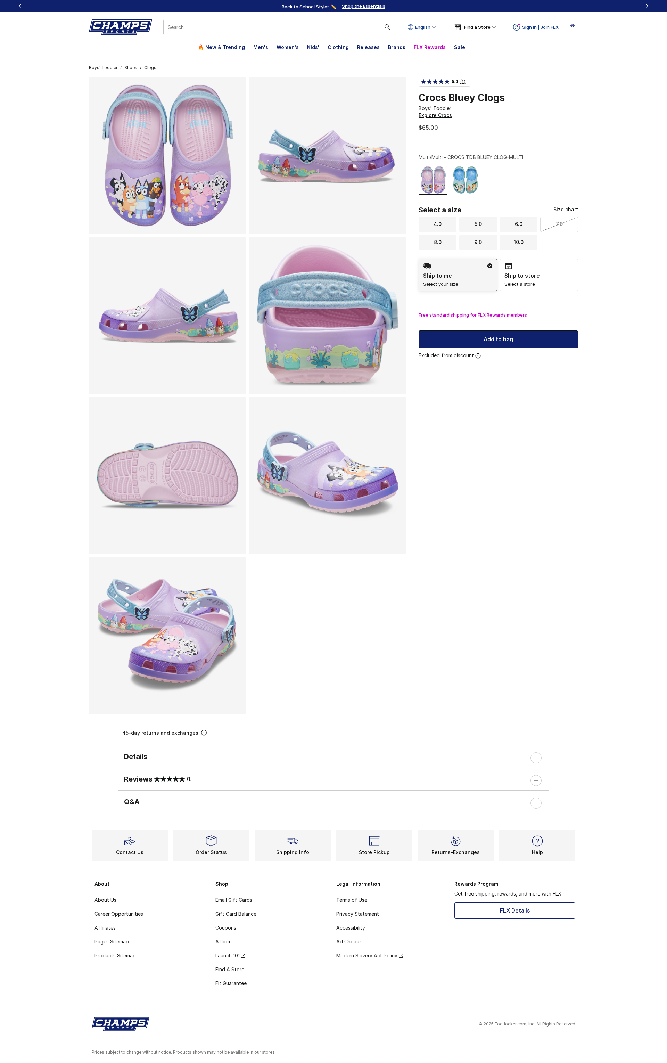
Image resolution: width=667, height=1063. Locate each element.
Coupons (225, 928)
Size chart (565, 209)
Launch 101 (227, 955)
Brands (396, 47)
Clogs (150, 67)
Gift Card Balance (235, 914)
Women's (288, 47)
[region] (333, 6)
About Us (105, 900)
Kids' (313, 47)
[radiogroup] (498, 275)
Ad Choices (349, 942)
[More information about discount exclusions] (478, 356)
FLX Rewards (430, 47)
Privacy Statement (357, 914)
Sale (459, 47)
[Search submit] (387, 27)
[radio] (458, 275)
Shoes (130, 67)
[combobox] (279, 27)
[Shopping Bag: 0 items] (572, 27)
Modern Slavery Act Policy (366, 955)
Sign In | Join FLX (540, 27)
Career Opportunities (118, 914)
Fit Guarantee (231, 983)
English (422, 27)
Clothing (338, 47)
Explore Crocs (435, 115)
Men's (260, 47)
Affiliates (105, 928)
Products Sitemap (115, 955)
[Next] (646, 6)
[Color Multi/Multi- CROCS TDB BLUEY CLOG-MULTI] (465, 180)
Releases (368, 47)
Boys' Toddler (103, 67)
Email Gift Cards (233, 900)
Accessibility (350, 928)
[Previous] (20, 6)
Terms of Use (351, 900)
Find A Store (229, 969)
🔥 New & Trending (221, 47)
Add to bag (498, 339)
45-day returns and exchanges (160, 733)
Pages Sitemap (111, 942)
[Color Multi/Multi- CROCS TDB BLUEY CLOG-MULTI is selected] (433, 180)
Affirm (222, 942)
